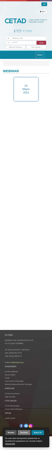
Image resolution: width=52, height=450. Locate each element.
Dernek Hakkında (11, 371)
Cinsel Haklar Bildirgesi (13, 409)
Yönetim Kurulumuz (12, 393)
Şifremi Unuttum (15, 47)
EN (44, 4)
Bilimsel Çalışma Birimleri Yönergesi (18, 384)
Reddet (11, 432)
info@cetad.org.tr (17, 362)
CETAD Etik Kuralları (12, 406)
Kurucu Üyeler (10, 375)
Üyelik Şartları (10, 418)
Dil (43, 11)
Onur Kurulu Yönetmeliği (14, 381)
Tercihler (24, 432)
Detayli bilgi (10, 444)
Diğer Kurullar (10, 397)
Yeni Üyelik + (36, 47)
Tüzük (7, 378)
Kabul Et (38, 432)
